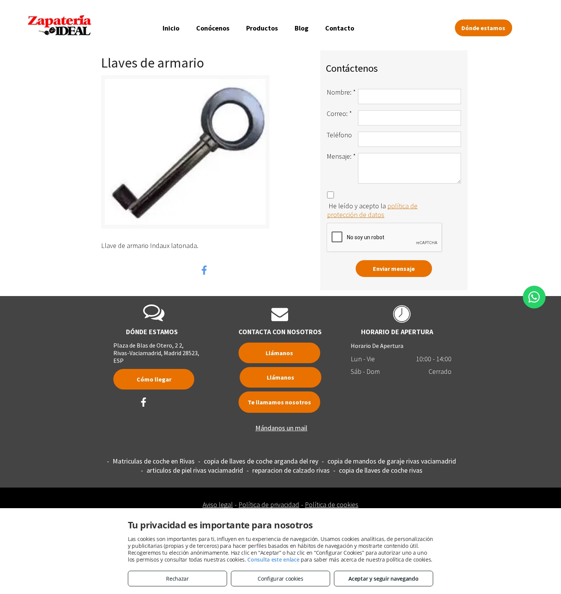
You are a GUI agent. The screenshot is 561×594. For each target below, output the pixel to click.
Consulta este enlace (273, 559)
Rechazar (177, 578)
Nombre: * (341, 92)
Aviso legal (218, 504)
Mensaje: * (341, 156)
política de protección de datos (372, 210)
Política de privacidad (269, 504)
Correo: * (339, 113)
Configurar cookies (280, 578)
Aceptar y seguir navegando (383, 578)
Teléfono (339, 134)
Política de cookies (331, 504)
